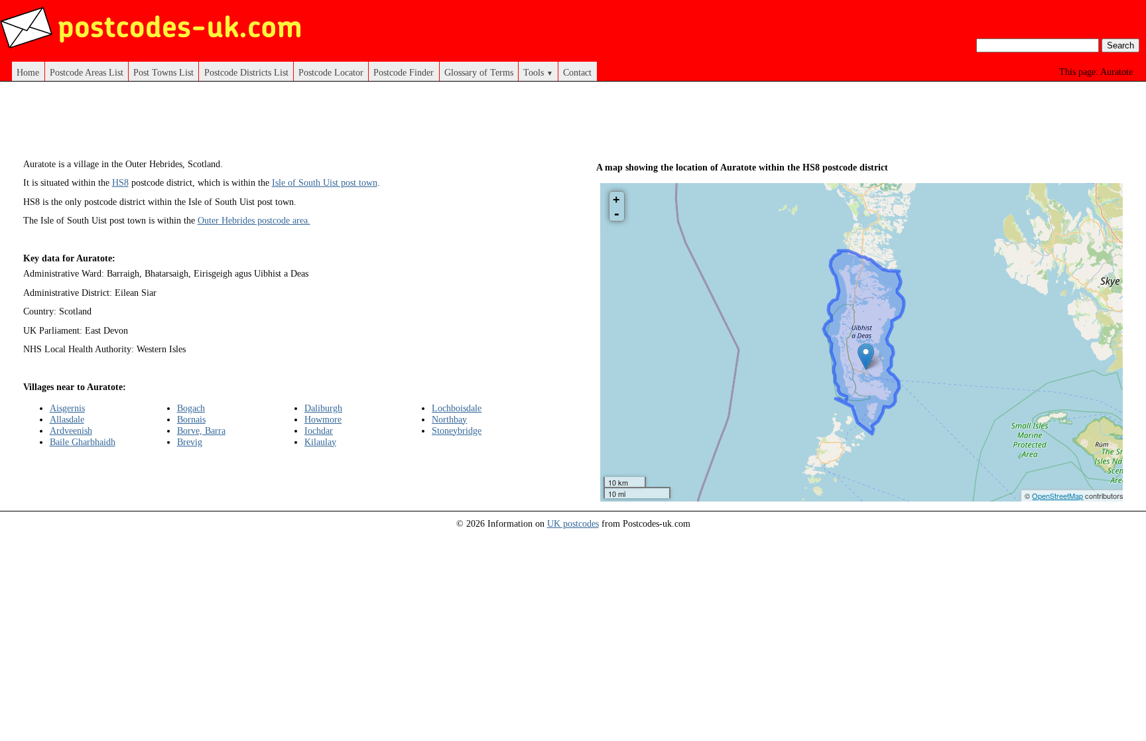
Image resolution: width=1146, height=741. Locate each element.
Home (28, 72)
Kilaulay (320, 442)
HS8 (120, 182)
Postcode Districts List (246, 72)
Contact (577, 72)
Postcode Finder (403, 72)
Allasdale (67, 419)
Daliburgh (323, 408)
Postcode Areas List (86, 72)
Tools (538, 72)
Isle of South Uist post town (324, 182)
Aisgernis (67, 408)
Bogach (191, 408)
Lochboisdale (456, 408)
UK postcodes (573, 523)
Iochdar (318, 430)
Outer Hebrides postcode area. (254, 220)
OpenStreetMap (1057, 495)
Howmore (323, 419)
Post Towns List (163, 72)
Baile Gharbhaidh (82, 442)
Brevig (189, 442)
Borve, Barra (201, 430)
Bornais (191, 419)
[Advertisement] (286, 125)
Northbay (449, 419)
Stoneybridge (456, 430)
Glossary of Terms (478, 72)
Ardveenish (71, 430)
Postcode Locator (330, 72)
